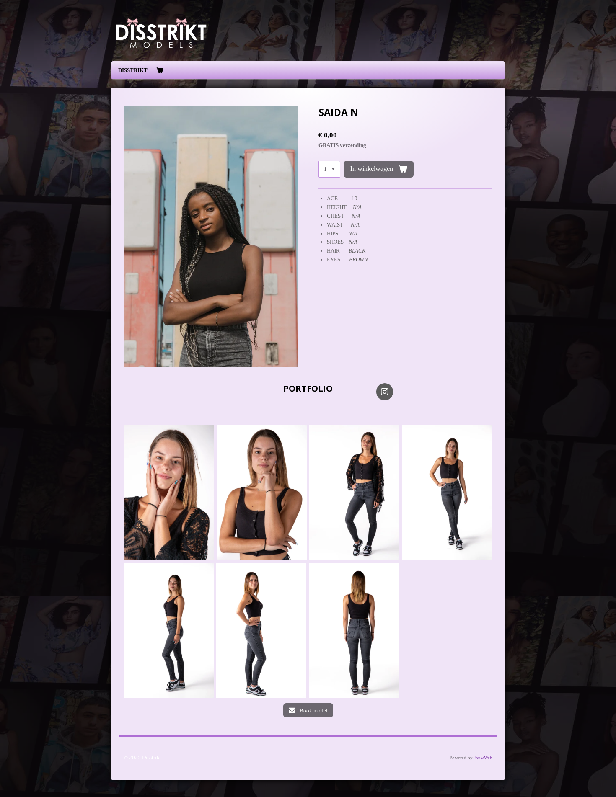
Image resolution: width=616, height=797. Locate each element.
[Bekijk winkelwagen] (160, 70)
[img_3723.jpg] (447, 492)
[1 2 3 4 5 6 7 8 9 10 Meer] (329, 169)
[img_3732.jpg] (261, 630)
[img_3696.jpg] (354, 492)
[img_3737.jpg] (262, 492)
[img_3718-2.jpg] (169, 492)
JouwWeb (483, 757)
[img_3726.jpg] (169, 630)
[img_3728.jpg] (354, 630)
